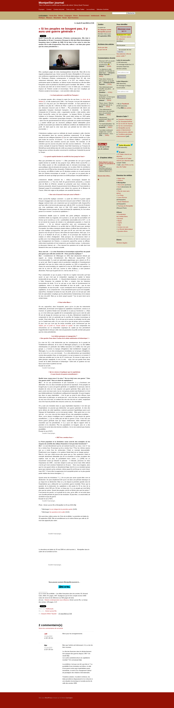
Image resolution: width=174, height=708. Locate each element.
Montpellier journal (51, 2)
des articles (127, 108)
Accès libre (53, 15)
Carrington (69, 698)
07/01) (110, 84)
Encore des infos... (104, 176)
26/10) (109, 100)
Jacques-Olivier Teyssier (49, 613)
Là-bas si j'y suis (123, 227)
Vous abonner (121, 54)
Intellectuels (95, 15)
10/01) (101, 76)
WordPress (48, 698)
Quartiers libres (122, 231)
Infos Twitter (80, 9)
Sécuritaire (57, 18)
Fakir (119, 225)
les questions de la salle (57, 512)
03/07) (109, 121)
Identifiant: (120, 41)
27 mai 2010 (48, 636)
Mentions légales (122, 243)
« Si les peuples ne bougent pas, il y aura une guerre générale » (63, 30)
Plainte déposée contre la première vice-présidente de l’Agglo (107, 163)
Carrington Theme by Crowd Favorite (122, 697)
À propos (41, 9)
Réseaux (49, 18)
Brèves (60, 15)
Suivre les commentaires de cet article (51, 628)
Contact (49, 9)
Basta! (120, 220)
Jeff (45, 634)
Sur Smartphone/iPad (125, 121)
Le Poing (120, 195)
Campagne (68, 15)
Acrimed (120, 218)
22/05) (109, 66)
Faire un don (70, 9)
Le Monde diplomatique (125, 229)
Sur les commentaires (125, 126)
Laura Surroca (122, 197)
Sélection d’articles (103, 9)
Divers (75, 15)
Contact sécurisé (59, 9)
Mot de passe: (121, 45)
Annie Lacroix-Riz (50, 611)
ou (55, 325)
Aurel (119, 187)
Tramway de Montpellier (125, 206)
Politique (42, 18)
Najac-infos (121, 178)
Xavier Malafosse (123, 201)
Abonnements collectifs (125, 132)
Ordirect (120, 180)
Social (64, 18)
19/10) (108, 106)
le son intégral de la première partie (61, 509)
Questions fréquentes (125, 119)
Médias (103, 15)
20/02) (107, 135)
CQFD (120, 223)
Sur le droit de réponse (125, 123)
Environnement (84, 15)
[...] (111, 171)
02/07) (110, 127)
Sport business (73, 18)
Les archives (90, 9)
